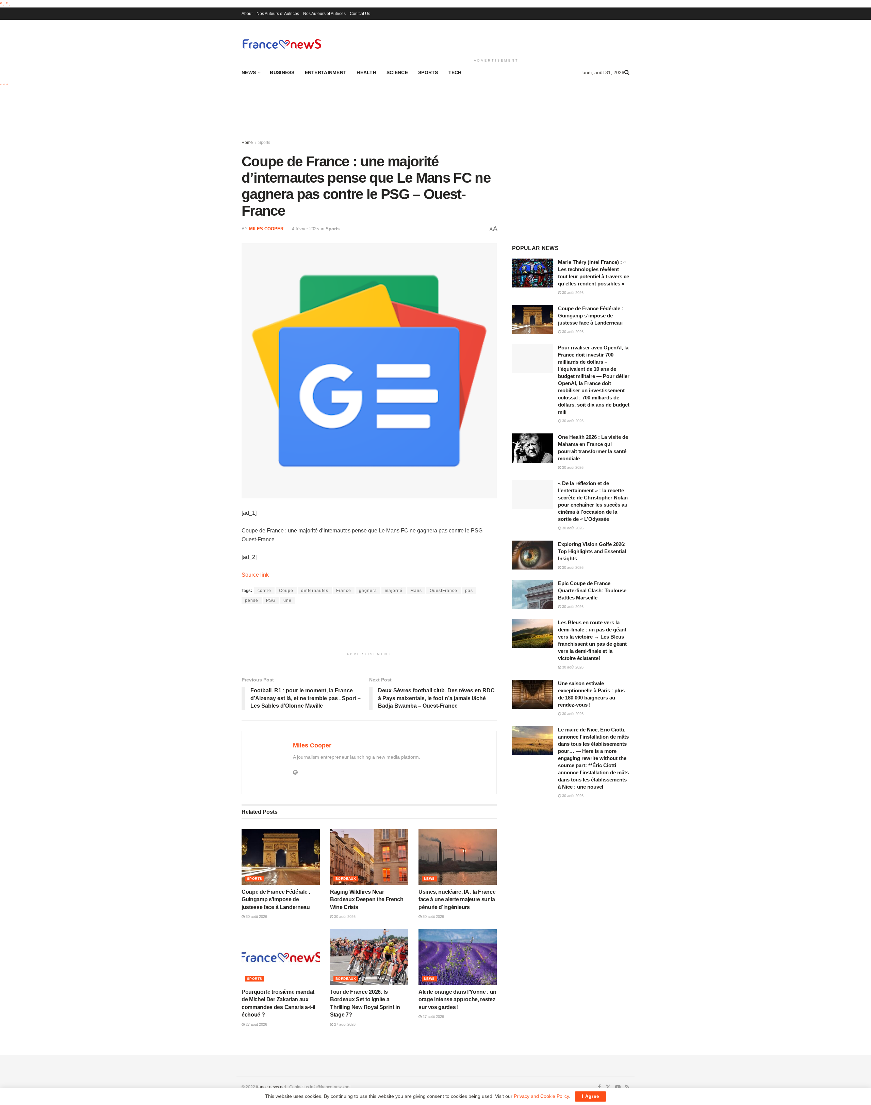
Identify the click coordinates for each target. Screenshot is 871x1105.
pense (251, 600)
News (249, 72)
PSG (271, 600)
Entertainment (326, 72)
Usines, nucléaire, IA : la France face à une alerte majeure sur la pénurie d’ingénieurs (456, 899)
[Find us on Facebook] (599, 1087)
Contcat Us (360, 13)
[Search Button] (626, 72)
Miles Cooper (266, 228)
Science (397, 72)
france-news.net (271, 1087)
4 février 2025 (305, 228)
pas (469, 590)
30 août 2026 (256, 916)
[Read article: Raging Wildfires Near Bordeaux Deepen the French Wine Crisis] (369, 857)
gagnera (368, 590)
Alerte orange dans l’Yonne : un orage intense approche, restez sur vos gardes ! (457, 999)
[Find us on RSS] (627, 1087)
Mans (416, 590)
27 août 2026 (256, 1024)
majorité (393, 590)
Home (247, 142)
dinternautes (314, 590)
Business (282, 72)
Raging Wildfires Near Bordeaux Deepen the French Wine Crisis (367, 899)
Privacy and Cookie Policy (541, 1096)
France (343, 590)
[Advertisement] (496, 37)
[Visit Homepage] (282, 44)
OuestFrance (443, 590)
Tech (455, 72)
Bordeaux (345, 878)
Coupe (286, 590)
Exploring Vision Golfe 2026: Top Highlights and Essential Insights (592, 551)
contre (264, 590)
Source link (255, 575)
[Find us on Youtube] (618, 1087)
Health (366, 72)
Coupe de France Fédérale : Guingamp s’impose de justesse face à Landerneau (276, 899)
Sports (428, 72)
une (287, 600)
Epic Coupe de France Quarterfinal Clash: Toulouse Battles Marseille (592, 590)
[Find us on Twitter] (608, 1087)
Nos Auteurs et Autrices (278, 13)
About (247, 13)
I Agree (590, 1096)
